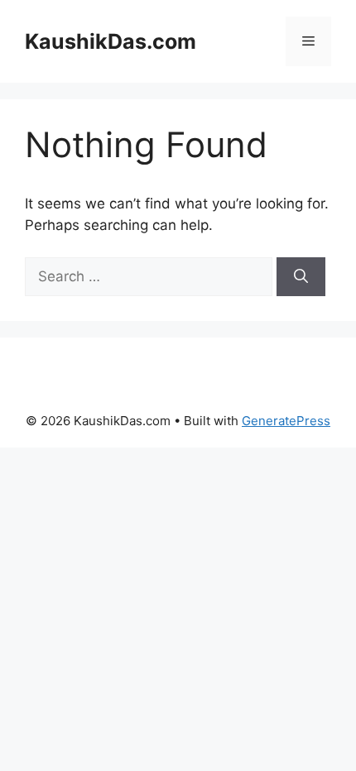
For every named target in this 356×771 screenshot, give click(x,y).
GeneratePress (286, 421)
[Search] (301, 277)
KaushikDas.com (110, 41)
